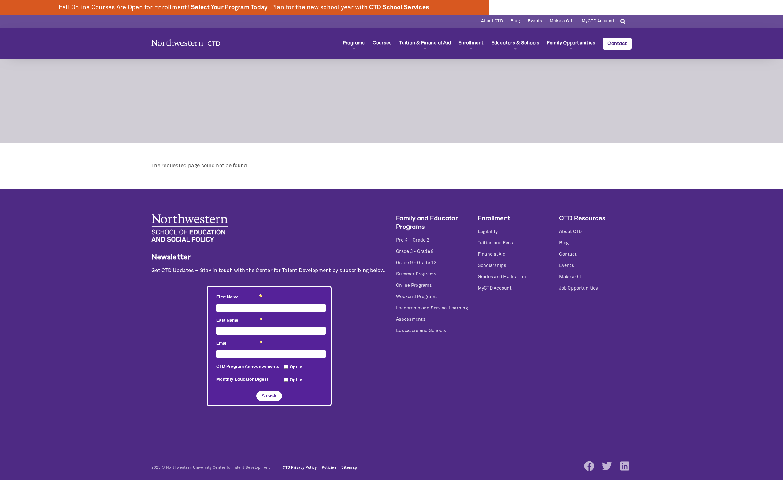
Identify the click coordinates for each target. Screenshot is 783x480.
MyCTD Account (598, 21)
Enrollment (471, 43)
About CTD (492, 21)
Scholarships (492, 265)
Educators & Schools (516, 43)
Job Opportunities (578, 288)
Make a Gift (562, 21)
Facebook (589, 465)
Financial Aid (492, 254)
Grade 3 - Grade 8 (415, 251)
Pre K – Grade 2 (412, 240)
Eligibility (488, 231)
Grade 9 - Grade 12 (416, 262)
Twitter (606, 465)
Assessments (410, 319)
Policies (329, 468)
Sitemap (349, 468)
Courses (382, 43)
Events (535, 21)
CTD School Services (399, 7)
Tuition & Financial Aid (425, 43)
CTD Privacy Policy (300, 468)
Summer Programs (416, 274)
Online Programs (414, 285)
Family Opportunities (571, 43)
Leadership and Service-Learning (432, 308)
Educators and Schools (421, 330)
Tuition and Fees (495, 243)
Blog (515, 21)
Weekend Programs (417, 296)
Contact (617, 43)
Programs (354, 43)
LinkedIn (624, 465)
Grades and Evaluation (502, 277)
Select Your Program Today (229, 7)
